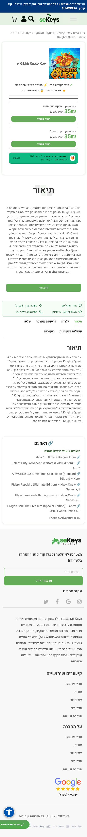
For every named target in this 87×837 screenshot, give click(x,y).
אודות (78, 692)
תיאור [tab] (78, 321)
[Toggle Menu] (73, 18)
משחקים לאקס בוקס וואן (29, 33)
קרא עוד (43, 288)
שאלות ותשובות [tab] (70, 331)
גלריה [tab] (65, 321)
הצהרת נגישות (72, 716)
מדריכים (76, 708)
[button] (43, 158)
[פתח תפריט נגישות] (9, 812)
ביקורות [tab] (49, 331)
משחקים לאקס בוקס (58, 33)
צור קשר (76, 700)
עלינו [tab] (27, 321)
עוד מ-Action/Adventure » (64, 518)
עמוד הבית (79, 33)
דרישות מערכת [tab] (46, 321)
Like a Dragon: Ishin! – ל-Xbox (55, 457)
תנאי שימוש (74, 683)
